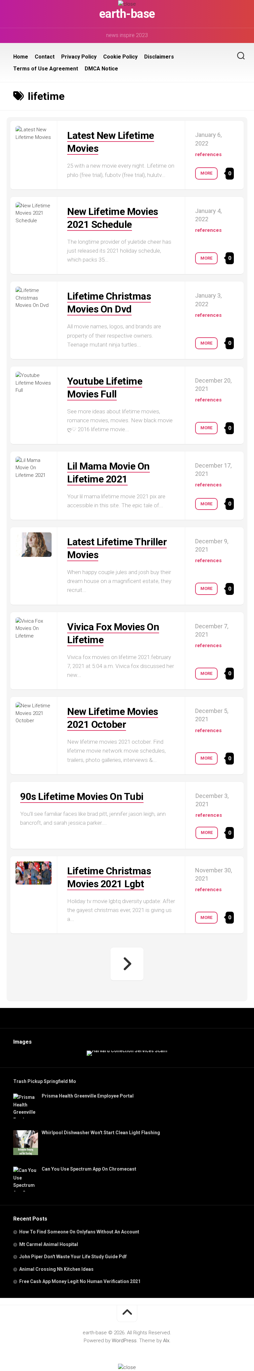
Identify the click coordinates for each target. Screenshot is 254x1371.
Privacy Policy (79, 57)
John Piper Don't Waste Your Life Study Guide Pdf (73, 1256)
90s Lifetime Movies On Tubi (82, 796)
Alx (166, 1341)
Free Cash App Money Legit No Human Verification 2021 (80, 1281)
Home (20, 57)
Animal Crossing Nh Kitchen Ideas (56, 1269)
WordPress (124, 1341)
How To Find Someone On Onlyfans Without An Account (79, 1231)
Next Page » (127, 964)
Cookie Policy (120, 57)
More (206, 173)
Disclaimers (159, 57)
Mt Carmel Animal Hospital (48, 1244)
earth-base (127, 14)
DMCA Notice (101, 68)
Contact (45, 57)
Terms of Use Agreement (45, 68)
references (208, 154)
